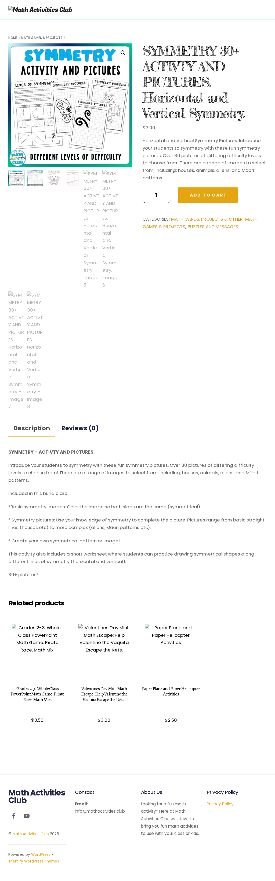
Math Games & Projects (41, 37)
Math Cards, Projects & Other (207, 219)
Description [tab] (31, 428)
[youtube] (26, 815)
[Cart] (245, 7)
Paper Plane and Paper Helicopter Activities (171, 691)
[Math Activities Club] (40, 9)
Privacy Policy (220, 804)
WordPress (40, 854)
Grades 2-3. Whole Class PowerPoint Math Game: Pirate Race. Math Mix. (37, 694)
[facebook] (13, 815)
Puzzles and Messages (213, 227)
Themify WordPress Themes (33, 861)
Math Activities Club (31, 833)
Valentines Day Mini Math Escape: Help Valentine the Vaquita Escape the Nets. (104, 694)
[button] (123, 53)
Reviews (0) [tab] (80, 428)
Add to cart (208, 195)
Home (12, 37)
